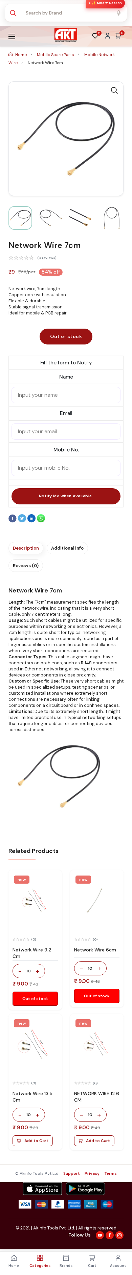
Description (26, 548)
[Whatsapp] (41, 521)
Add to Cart (36, 1140)
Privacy (92, 1173)
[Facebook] (13, 521)
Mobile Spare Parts (56, 54)
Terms (110, 1173)
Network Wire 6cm (95, 950)
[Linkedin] (32, 521)
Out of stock (66, 336)
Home (21, 54)
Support (71, 1173)
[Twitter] (22, 521)
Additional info (67, 548)
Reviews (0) (26, 566)
